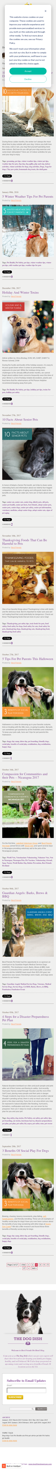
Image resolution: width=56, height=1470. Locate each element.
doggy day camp (13, 741)
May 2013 (36, 1420)
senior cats (19, 502)
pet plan (12, 1123)
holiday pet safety (13, 392)
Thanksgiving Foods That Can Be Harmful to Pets (24, 542)
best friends (32, 504)
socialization (32, 744)
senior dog (28, 502)
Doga (42, 166)
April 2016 (37, 1422)
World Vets (29, 846)
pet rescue (48, 1123)
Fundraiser (6, 989)
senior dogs (15, 507)
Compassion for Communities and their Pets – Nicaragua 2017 (24, 775)
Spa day (22, 164)
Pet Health (11, 262)
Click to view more (9, 1425)
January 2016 (17, 1422)
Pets (26, 1435)
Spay (4, 863)
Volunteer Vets (43, 857)
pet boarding (33, 741)
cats (23, 1435)
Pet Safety (19, 262)
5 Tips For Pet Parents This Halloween (27, 659)
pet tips (18, 161)
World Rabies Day (19, 863)
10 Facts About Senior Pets (20, 419)
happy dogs (6, 747)
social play (6, 744)
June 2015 (44, 1420)
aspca (29, 1123)
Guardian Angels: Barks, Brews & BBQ (25, 894)
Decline (28, 79)
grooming (10, 161)
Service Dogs (18, 986)
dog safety (10, 1118)
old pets (45, 502)
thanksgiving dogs (13, 629)
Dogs (4, 1435)
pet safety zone (38, 1123)
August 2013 (46, 1422)
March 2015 (17, 1420)
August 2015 (6, 1422)
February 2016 (27, 1422)
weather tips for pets (10, 164)
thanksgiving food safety (11, 631)
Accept (28, 71)
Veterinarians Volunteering (26, 857)
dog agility (29, 164)
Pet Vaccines (30, 860)
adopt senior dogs (25, 510)
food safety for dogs (15, 626)
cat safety (36, 1118)
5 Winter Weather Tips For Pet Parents (27, 196)
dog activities (34, 166)
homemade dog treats (27, 169)
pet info (39, 1435)
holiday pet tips (36, 389)
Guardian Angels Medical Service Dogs (22, 984)
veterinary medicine (9, 510)
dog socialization (44, 744)
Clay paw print (12, 169)
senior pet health (8, 504)
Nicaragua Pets (18, 860)
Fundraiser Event (18, 989)
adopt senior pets (44, 504)
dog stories (19, 1118)
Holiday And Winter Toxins (20, 292)
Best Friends (16, 200)
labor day (23, 741)
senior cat (10, 502)
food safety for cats (30, 626)
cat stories (17, 1120)
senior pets (6, 507)
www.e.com (40, 1464)
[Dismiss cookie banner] (46, 11)
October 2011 (27, 1420)
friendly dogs (44, 741)
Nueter (9, 863)
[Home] (28, 1343)
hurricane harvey (28, 1120)
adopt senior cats (39, 510)
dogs (8, 1435)
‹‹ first (23, 1265)
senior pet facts (21, 504)
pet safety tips (23, 623)
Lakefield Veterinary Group (27, 843)
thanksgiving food (42, 629)
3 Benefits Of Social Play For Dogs (25, 1150)
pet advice (32, 1435)
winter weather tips (29, 161)
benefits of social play (19, 744)
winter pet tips (42, 161)
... (20, 1268)
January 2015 (7, 1420)
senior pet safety (27, 507)
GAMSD (26, 986)
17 (24, 1268)
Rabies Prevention (34, 863)
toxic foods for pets (37, 623)
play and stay (39, 164)
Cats (11, 1435)
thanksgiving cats (28, 629)
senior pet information (42, 507)
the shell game (41, 169)
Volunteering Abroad (44, 860)
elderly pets (37, 502)
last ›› (34, 1268)
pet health (5, 1438)
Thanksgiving (12, 623)
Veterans (40, 984)
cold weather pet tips (17, 265)
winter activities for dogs (19, 166)
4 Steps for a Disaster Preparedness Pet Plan (25, 1018)
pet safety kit (21, 1123)
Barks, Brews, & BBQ (39, 986)
